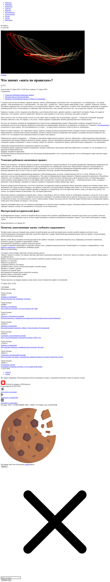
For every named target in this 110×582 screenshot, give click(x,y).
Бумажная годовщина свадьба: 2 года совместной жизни (21, 367)
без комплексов (103, 125)
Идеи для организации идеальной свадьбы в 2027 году (21, 337)
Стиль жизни (10, 14)
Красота (8, 10)
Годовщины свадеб (8, 365)
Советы (8, 372)
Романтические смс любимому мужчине (16, 299)
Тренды (8, 8)
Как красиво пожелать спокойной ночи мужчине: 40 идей (22, 347)
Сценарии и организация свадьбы (13, 336)
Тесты (7, 18)
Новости (8, 3)
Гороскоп (8, 4)
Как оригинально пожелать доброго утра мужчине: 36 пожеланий (25, 328)
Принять (4, 466)
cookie (27, 464)
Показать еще (6, 580)
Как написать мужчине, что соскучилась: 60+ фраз (19, 308)
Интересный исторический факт (17, 97)
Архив (7, 374)
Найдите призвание (8, 247)
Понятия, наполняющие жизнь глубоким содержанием (25, 99)
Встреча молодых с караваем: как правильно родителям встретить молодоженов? (31, 318)
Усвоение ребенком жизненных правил (19, 95)
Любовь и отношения (9, 297)
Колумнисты (10, 12)
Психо (7, 16)
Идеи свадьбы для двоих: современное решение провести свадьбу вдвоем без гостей (32, 357)
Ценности (8, 6)
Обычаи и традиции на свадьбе (12, 316)
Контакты (8, 20)
